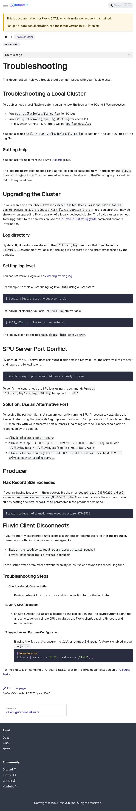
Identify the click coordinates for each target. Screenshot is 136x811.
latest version (69, 26)
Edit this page (16, 688)
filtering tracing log (59, 276)
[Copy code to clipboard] (129, 298)
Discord (57, 160)
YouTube (8, 786)
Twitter (8, 775)
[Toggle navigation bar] (5, 5)
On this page (13, 55)
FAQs (6, 743)
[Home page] (6, 37)
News (6, 749)
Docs (6, 737)
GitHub (7, 781)
